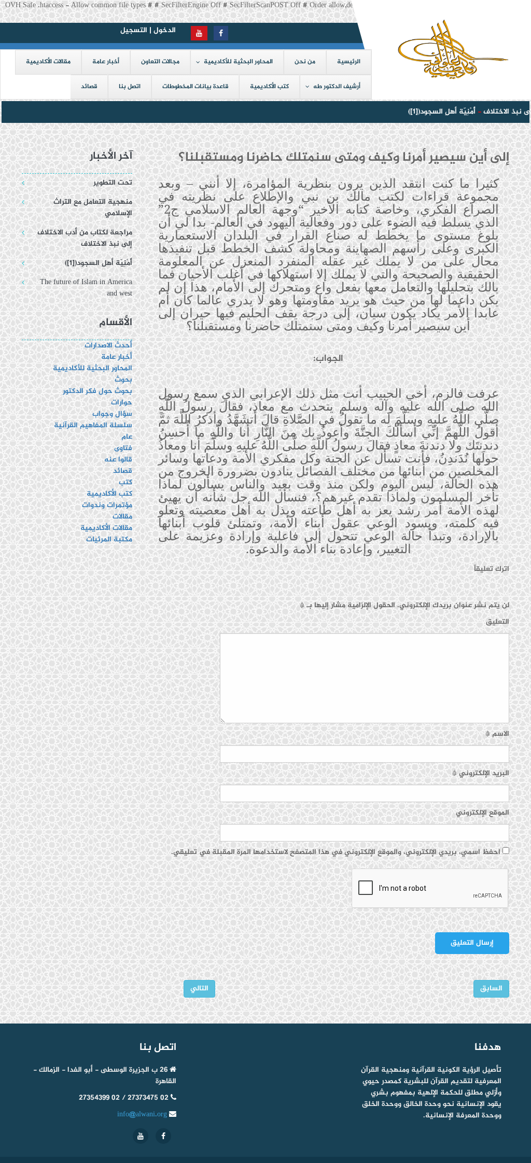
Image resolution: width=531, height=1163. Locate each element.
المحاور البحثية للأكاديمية (92, 368)
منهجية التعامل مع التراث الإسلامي (92, 207)
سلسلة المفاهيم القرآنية (93, 425)
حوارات (121, 403)
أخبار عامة (116, 357)
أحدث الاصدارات (108, 346)
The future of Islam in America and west (86, 288)
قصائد (122, 471)
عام (126, 437)
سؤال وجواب (112, 414)
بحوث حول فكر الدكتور (96, 391)
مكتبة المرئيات (109, 539)
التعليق (497, 622)
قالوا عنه (118, 460)
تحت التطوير (112, 183)
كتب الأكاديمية (109, 494)
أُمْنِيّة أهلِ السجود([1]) (434, 112)
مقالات (122, 517)
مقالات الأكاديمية (106, 528)
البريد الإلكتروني (480, 773)
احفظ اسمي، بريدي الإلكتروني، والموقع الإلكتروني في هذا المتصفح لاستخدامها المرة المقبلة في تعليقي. (335, 852)
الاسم (497, 734)
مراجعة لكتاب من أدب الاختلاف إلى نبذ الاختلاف (84, 238)
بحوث (123, 380)
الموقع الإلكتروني (482, 813)
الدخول (164, 30)
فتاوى (123, 448)
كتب (125, 482)
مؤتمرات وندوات (107, 505)
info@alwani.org (142, 1114)
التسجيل (133, 30)
